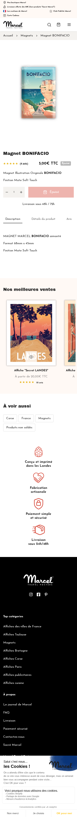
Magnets (27, 35)
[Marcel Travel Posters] (13, 25)
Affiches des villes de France (22, 626)
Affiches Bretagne (15, 650)
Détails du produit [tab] (43, 219)
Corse (10, 418)
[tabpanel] (38, 243)
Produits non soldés (19, 427)
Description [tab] (12, 219)
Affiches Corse (13, 658)
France (26, 418)
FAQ (6, 712)
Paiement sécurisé (15, 728)
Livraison (9, 720)
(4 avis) (24, 163)
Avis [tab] (69, 219)
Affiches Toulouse (14, 634)
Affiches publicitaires (17, 674)
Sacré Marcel (12, 744)
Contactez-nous (13, 736)
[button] (58, 24)
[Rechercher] (49, 25)
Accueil (8, 35)
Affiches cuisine (13, 683)
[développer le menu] (69, 24)
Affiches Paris (12, 666)
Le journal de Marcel (17, 704)
